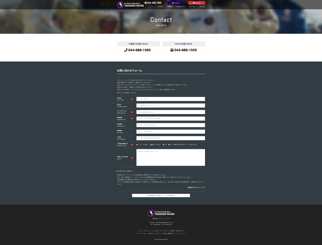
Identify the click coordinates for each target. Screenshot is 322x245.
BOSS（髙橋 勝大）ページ (170, 233)
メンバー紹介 (154, 230)
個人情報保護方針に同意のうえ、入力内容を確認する (161, 195)
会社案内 (172, 230)
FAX (165, 144)
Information (192, 6)
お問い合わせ (179, 230)
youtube (197, 3)
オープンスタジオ (164, 230)
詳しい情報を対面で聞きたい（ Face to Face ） (184, 144)
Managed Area (180, 6)
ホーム (140, 230)
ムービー (182, 233)
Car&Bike (160, 6)
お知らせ (151, 233)
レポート (158, 233)
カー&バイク (147, 230)
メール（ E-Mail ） (143, 144)
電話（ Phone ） (157, 144)
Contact (176, 3)
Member (169, 6)
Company (202, 6)
